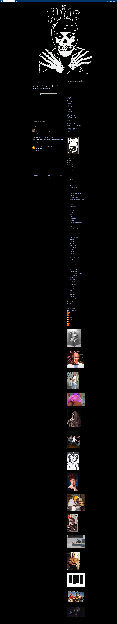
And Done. (72, 251)
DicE (68, 112)
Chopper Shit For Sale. (75, 257)
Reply (37, 133)
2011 (70, 179)
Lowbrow (69, 103)
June (71, 288)
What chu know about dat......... (77, 222)
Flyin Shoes (70, 106)
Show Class (70, 111)
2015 (70, 171)
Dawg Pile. (72, 241)
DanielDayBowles (72, 310)
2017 (70, 166)
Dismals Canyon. (74, 189)
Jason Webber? (73, 218)
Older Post (62, 175)
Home (48, 175)
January (72, 298)
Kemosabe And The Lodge (73, 122)
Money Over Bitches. (75, 277)
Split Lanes (69, 126)
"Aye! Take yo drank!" (75, 264)
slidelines (38, 146)
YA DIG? (70, 317)
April (71, 292)
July (71, 286)
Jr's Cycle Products (71, 117)
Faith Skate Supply (71, 95)
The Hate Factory (71, 123)
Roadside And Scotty (72, 128)
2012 (70, 177)
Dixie (68, 114)
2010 (70, 301)
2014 (70, 173)
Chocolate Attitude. (74, 231)
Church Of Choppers (72, 133)
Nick (69, 316)
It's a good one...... (74, 281)
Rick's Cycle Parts (71, 129)
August (72, 284)
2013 (70, 175)
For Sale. (72, 249)
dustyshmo (70, 319)
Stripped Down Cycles (72, 116)
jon (68, 321)
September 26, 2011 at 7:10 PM (46, 137)
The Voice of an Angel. (75, 262)
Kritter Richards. (73, 233)
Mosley (69, 314)
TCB (71, 255)
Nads (37, 130)
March (71, 294)
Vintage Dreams (71, 102)
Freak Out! (69, 108)
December (72, 181)
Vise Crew (69, 119)
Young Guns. (73, 214)
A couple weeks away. (75, 208)
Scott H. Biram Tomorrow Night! (77, 193)
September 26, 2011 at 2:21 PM (46, 130)
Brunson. (72, 195)
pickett (69, 325)
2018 (70, 164)
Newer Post (35, 175)
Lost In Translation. (74, 235)
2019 (70, 162)
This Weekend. (73, 206)
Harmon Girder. (73, 245)
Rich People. (73, 260)
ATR (68, 100)
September (73, 187)
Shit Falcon (70, 98)
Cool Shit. (72, 224)
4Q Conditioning (71, 105)
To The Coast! (73, 253)
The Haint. (72, 220)
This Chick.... (73, 191)
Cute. (71, 216)
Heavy (68, 131)
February (72, 296)
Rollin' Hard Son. (73, 275)
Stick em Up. (73, 247)
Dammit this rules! (74, 237)
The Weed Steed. (74, 197)
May (71, 290)
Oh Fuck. (72, 243)
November (72, 183)
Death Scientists (71, 109)
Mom (69, 312)
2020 (70, 160)
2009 (70, 303)
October (72, 185)
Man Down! (72, 279)
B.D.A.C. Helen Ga (74, 228)
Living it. (72, 239)
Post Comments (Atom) (44, 178)
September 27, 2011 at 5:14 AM (48, 146)
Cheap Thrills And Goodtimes (74, 125)
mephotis (70, 323)
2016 (70, 168)
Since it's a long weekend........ (77, 273)
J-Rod (37, 137)
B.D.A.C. (69, 97)
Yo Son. (71, 226)
